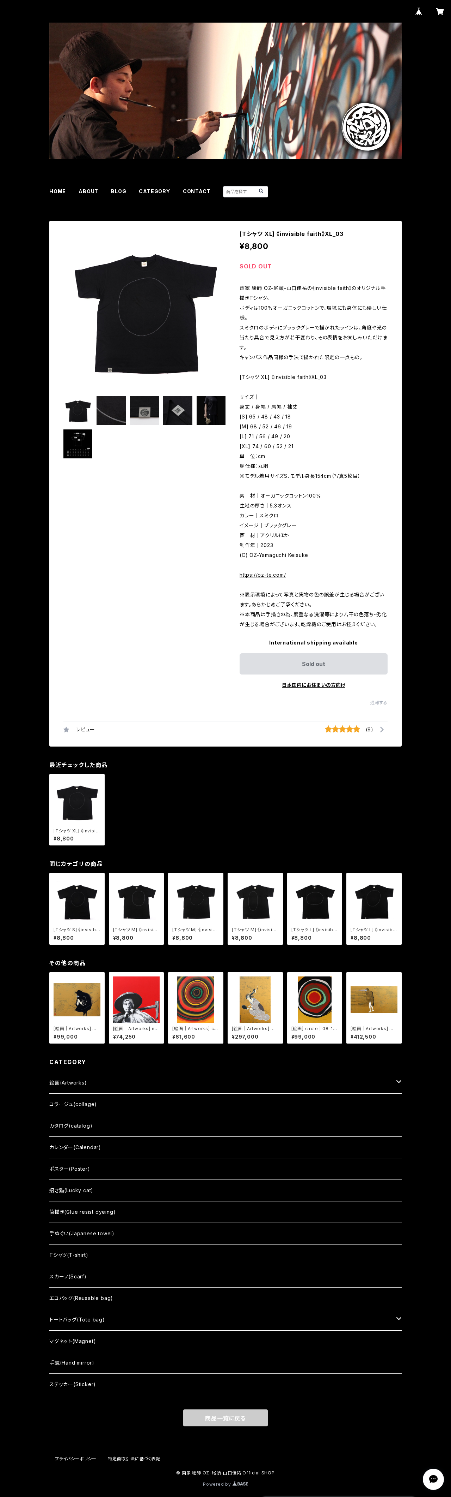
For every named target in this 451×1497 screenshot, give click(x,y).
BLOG (118, 191)
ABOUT (88, 191)
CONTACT (197, 191)
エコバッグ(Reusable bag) (81, 1298)
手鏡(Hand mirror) (71, 1363)
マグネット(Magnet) (72, 1341)
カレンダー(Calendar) (75, 1147)
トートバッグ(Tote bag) (77, 1320)
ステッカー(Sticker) (72, 1384)
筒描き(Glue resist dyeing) (82, 1212)
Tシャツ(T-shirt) (68, 1255)
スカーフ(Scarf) (68, 1276)
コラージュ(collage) (73, 1104)
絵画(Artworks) (68, 1083)
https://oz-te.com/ (263, 575)
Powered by (218, 1484)
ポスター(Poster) (69, 1169)
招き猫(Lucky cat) (71, 1190)
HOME (57, 191)
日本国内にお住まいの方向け (313, 685)
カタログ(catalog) (70, 1126)
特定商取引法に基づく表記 (134, 1458)
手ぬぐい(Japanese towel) (82, 1233)
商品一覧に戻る (225, 1418)
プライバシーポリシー (76, 1458)
